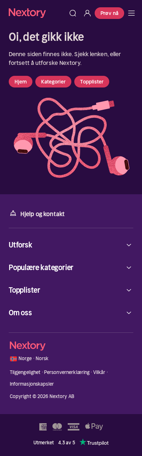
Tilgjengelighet (25, 372)
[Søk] (73, 13)
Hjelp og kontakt (42, 214)
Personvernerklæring (67, 372)
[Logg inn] (87, 13)
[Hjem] (37, 12)
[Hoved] (131, 13)
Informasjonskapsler (32, 384)
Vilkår (99, 372)
